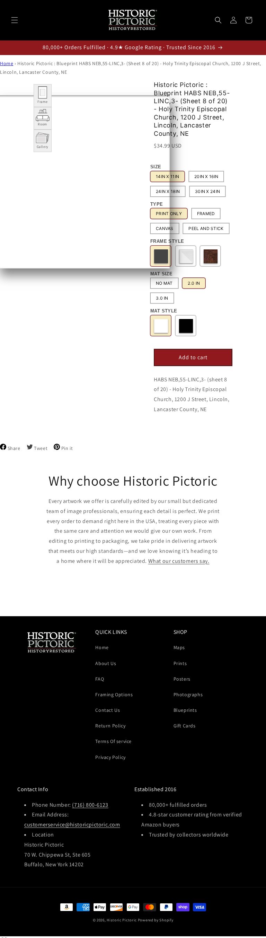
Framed (206, 213)
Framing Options (114, 694)
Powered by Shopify (156, 920)
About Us (105, 663)
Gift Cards (185, 726)
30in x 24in (207, 191)
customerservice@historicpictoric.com (72, 824)
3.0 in (162, 298)
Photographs (188, 694)
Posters (182, 679)
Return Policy (110, 726)
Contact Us (107, 710)
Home (6, 63)
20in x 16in (206, 176)
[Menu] (14, 20)
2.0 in (194, 283)
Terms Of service (113, 741)
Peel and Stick (205, 228)
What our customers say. (179, 561)
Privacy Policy (110, 757)
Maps (179, 647)
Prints (180, 663)
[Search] (218, 20)
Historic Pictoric (122, 920)
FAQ (99, 679)
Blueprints (185, 710)
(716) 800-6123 (90, 804)
